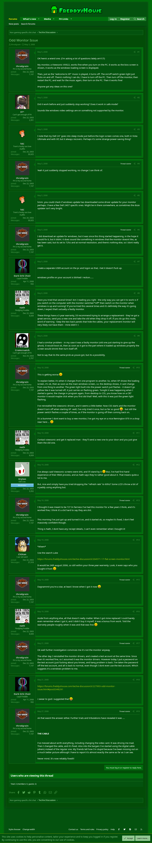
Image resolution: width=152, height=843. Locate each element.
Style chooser (14, 829)
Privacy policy (102, 829)
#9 (138, 336)
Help (113, 829)
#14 (138, 540)
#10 (138, 367)
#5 (138, 195)
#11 (138, 433)
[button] (38, 19)
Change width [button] (29, 829)
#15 (138, 579)
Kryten (22, 478)
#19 (138, 711)
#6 (138, 229)
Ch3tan (22, 554)
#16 (138, 611)
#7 (138, 261)
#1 (138, 52)
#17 (138, 643)
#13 (138, 500)
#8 (138, 293)
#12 (138, 464)
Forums (13, 18)
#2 (138, 97)
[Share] (134, 52)
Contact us (73, 829)
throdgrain (16, 44)
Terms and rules (87, 829)
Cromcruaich (22, 350)
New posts (14, 24)
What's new (29, 18)
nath (22, 307)
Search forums (28, 24)
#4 (138, 163)
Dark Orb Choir (22, 275)
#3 (138, 129)
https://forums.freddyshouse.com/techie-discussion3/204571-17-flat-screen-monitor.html (83, 558)
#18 (138, 679)
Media (47, 18)
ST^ (22, 111)
